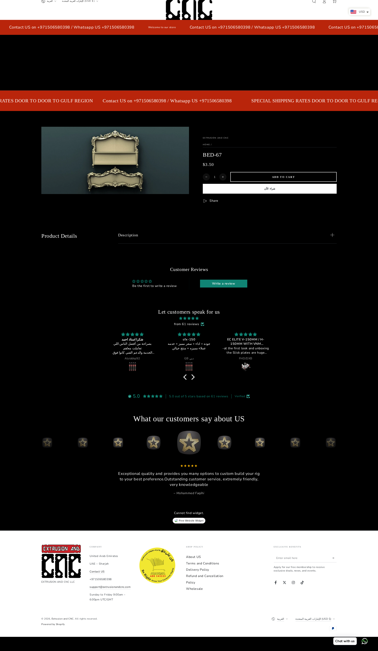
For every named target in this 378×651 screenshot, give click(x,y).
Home (206, 144)
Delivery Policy (197, 570)
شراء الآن (269, 188)
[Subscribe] (334, 558)
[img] (189, 318)
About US (193, 557)
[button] (186, 377)
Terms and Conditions (202, 563)
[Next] (333, 443)
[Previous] (45, 443)
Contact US (97, 571)
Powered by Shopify (53, 624)
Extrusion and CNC (216, 138)
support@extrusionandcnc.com (110, 587)
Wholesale (194, 589)
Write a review (223, 283)
